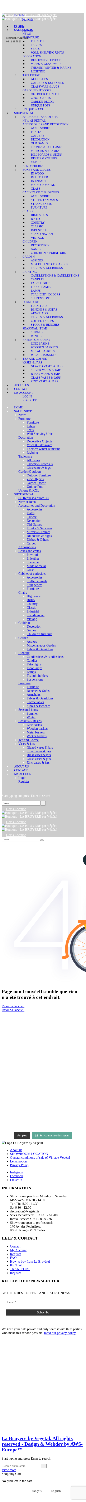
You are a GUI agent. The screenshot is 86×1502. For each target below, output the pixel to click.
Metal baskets (43, 351)
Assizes (37, 260)
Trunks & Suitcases (46, 147)
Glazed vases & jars (47, 366)
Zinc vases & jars (44, 381)
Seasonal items (35, 328)
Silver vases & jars (46, 370)
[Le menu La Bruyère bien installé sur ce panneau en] (64, 1117)
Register (30, 400)
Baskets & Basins (36, 339)
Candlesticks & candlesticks (55, 275)
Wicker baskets (43, 355)
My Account (23, 392)
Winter (36, 336)
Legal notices (19, 1161)
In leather (39, 177)
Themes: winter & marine (51, 67)
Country (38, 222)
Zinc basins (40, 343)
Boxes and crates (37, 169)
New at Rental (34, 120)
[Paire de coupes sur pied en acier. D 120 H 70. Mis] (22, 1023)
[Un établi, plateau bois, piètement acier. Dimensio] (64, 1025)
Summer (37, 332)
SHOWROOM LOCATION (29, 1154)
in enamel (39, 181)
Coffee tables (42, 321)
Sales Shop (23, 29)
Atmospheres (33, 166)
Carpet (36, 162)
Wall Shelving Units (47, 52)
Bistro (36, 218)
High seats (39, 215)
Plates (36, 132)
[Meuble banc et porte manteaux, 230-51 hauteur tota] (22, 1115)
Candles (37, 279)
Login (27, 396)
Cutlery (37, 135)
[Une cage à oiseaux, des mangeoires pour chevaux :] (22, 1071)
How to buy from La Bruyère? (30, 1261)
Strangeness (41, 203)
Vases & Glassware (46, 64)
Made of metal (43, 184)
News (27, 33)
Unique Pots (40, 105)
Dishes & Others (44, 158)
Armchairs (39, 313)
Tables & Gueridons (47, 268)
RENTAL (16, 1265)
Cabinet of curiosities (41, 192)
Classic (37, 226)
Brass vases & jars (46, 373)
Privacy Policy (19, 1165)
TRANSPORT (20, 1269)
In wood (37, 173)
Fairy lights (41, 283)
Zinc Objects (41, 98)
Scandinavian (42, 234)
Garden (29, 256)
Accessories (41, 128)
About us (21, 385)
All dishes (39, 79)
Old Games (39, 143)
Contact (21, 389)
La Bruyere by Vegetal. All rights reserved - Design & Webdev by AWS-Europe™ (42, 1444)
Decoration (32, 56)
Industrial (40, 230)
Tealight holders (45, 294)
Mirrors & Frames (45, 150)
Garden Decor (42, 101)
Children (30, 241)
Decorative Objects (46, 60)
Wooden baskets (44, 347)
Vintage (37, 237)
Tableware (31, 75)
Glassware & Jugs (45, 86)
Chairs (28, 211)
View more (9, 1470)
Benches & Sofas (44, 309)
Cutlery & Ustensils (47, 82)
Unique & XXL (33, 109)
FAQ (13, 1257)
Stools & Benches (45, 324)
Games (36, 249)
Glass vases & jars (46, 377)
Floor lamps (41, 287)
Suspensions (41, 298)
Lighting (38, 71)
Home (18, 26)
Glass (35, 188)
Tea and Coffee (35, 358)
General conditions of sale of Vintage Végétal (40, 1157)
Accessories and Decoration (45, 124)
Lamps (36, 290)
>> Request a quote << (40, 116)
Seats (35, 48)
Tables (36, 45)
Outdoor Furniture (46, 94)
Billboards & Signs (46, 154)
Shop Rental (24, 113)
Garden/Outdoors (37, 90)
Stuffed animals (44, 200)
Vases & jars (32, 362)
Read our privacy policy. (60, 1333)
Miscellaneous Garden (49, 264)
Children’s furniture (48, 252)
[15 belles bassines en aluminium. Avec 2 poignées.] (64, 1056)
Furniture (31, 37)
